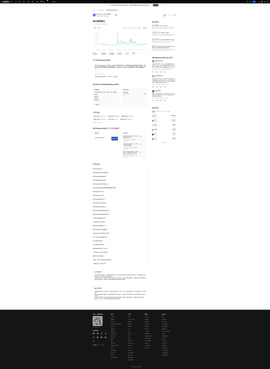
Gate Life (130, 345)
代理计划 (147, 343)
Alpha (129, 338)
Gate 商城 (130, 355)
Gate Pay (130, 340)
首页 (94, 10)
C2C (129, 317)
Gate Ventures (114, 357)
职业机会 (113, 319)
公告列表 (147, 324)
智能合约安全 (148, 333)
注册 (254, 1)
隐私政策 (113, 331)
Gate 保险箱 (130, 360)
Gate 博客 (164, 321)
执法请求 (113, 352)
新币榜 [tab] (158, 111)
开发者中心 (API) (148, 336)
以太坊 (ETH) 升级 (166, 331)
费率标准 (147, 326)
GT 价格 (163, 338)
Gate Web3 (130, 357)
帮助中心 (147, 328)
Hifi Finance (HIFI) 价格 (112, 10)
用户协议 (113, 326)
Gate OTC (130, 350)
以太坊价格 (164, 343)
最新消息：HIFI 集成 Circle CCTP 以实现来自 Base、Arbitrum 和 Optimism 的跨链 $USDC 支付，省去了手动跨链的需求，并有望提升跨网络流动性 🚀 (163, 95)
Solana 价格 (164, 348)
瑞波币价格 (164, 345)
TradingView (148, 345)
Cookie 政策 (113, 333)
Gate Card (130, 343)
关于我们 (113, 317)
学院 (163, 317)
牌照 (112, 340)
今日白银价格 (165, 352)
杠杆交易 (130, 324)
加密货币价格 (100, 10)
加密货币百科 (165, 324)
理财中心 (130, 326)
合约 (129, 331)
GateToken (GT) (114, 345)
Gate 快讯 (164, 319)
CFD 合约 (130, 333)
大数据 (163, 333)
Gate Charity (131, 352)
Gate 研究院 (164, 326)
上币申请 (147, 331)
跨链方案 (147, 348)
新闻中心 (113, 321)
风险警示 (113, 328)
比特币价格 (164, 340)
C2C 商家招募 (148, 340)
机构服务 (147, 319)
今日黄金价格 (165, 350)
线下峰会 (113, 355)
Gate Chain (113, 350)
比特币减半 (164, 328)
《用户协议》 (100, 298)
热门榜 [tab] (162, 111)
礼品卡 (129, 348)
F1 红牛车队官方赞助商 (116, 324)
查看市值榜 (163, 142)
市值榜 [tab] (153, 111)
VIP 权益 (147, 317)
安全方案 (113, 343)
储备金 (112, 338)
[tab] (165, 15)
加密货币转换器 (165, 355)
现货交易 (130, 321)
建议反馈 (147, 321)
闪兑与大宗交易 (131, 319)
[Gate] (5, 2)
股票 (129, 336)
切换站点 (156, 5)
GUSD (112, 348)
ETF (129, 328)
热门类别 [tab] (167, 111)
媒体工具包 (113, 336)
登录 (250, 1)
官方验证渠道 (148, 338)
